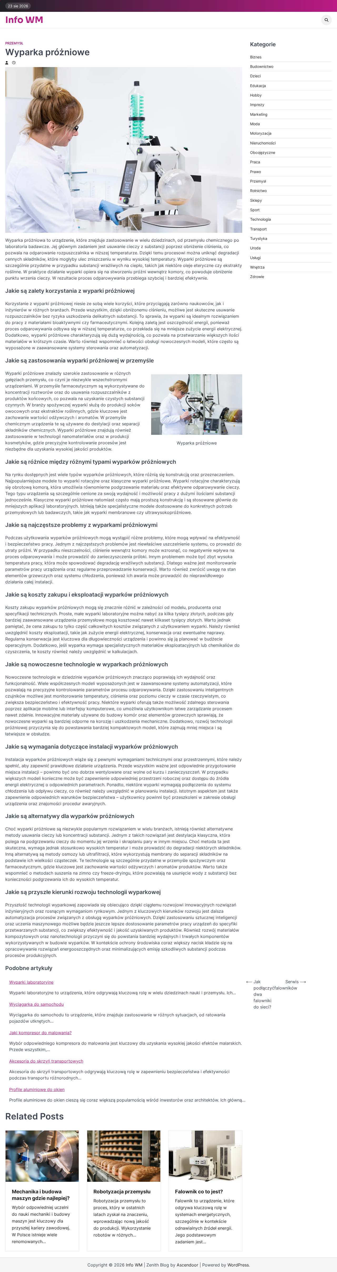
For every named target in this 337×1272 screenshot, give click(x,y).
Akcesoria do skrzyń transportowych (46, 1061)
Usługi (255, 258)
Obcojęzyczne (262, 152)
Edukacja (258, 85)
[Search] (326, 20)
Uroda (255, 248)
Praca (255, 162)
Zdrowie (257, 277)
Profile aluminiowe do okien (37, 1089)
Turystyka (258, 238)
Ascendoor (187, 1265)
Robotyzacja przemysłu (122, 1191)
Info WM (24, 20)
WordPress (238, 1265)
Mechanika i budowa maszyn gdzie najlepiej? (41, 1194)
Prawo (255, 171)
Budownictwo (261, 66)
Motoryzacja (260, 133)
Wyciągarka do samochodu (36, 1004)
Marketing (258, 114)
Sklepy (256, 200)
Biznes (255, 57)
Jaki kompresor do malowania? (40, 1032)
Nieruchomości (263, 143)
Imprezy (257, 105)
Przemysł (14, 43)
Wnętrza (257, 267)
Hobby (256, 95)
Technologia (260, 219)
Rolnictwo (258, 191)
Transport (258, 229)
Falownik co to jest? (199, 1191)
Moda (255, 124)
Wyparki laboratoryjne (31, 982)
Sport (255, 210)
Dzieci (255, 76)
